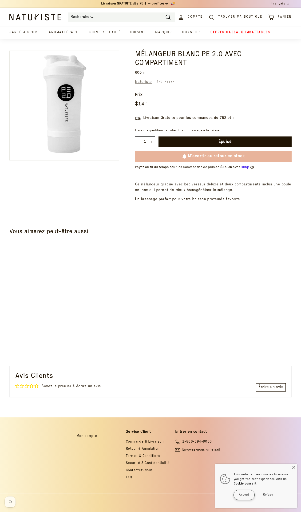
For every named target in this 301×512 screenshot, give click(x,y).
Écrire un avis (270, 387)
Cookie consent (245, 483)
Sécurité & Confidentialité (148, 463)
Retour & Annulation (142, 449)
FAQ (129, 477)
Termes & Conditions (143, 456)
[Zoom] (64, 105)
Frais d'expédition (149, 130)
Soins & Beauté (105, 32)
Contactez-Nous (139, 470)
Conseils (191, 32)
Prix (139, 95)
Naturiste (143, 82)
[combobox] (121, 17)
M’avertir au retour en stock (216, 156)
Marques (164, 32)
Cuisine (138, 32)
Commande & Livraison (144, 442)
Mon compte (86, 436)
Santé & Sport (24, 32)
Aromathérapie (64, 32)
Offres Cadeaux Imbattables (240, 32)
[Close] (293, 467)
